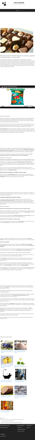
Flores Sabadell (19, 2)
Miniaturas (19, 419)
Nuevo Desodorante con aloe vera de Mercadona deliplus (11, 422)
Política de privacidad (21, 429)
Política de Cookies (21, 431)
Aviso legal (19, 427)
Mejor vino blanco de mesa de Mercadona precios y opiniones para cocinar (20, 366)
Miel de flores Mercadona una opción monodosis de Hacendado (7, 411)
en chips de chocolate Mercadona (7, 420)
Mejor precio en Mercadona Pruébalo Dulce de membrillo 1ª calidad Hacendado (7, 366)
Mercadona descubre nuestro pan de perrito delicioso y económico (7, 396)
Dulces (10, 419)
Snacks (22, 419)
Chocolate (7, 419)
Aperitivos (3, 419)
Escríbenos (28, 427)
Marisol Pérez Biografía (4, 427)
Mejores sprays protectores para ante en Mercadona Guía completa (20, 381)
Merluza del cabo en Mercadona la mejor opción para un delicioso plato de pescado (20, 396)
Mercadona (14, 419)
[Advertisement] (17, 20)
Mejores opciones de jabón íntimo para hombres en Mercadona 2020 (6, 381)
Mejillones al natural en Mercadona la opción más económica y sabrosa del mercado (7, 351)
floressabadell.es (3, 436)
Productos (3, 418)
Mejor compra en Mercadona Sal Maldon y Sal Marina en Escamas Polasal (19, 351)
